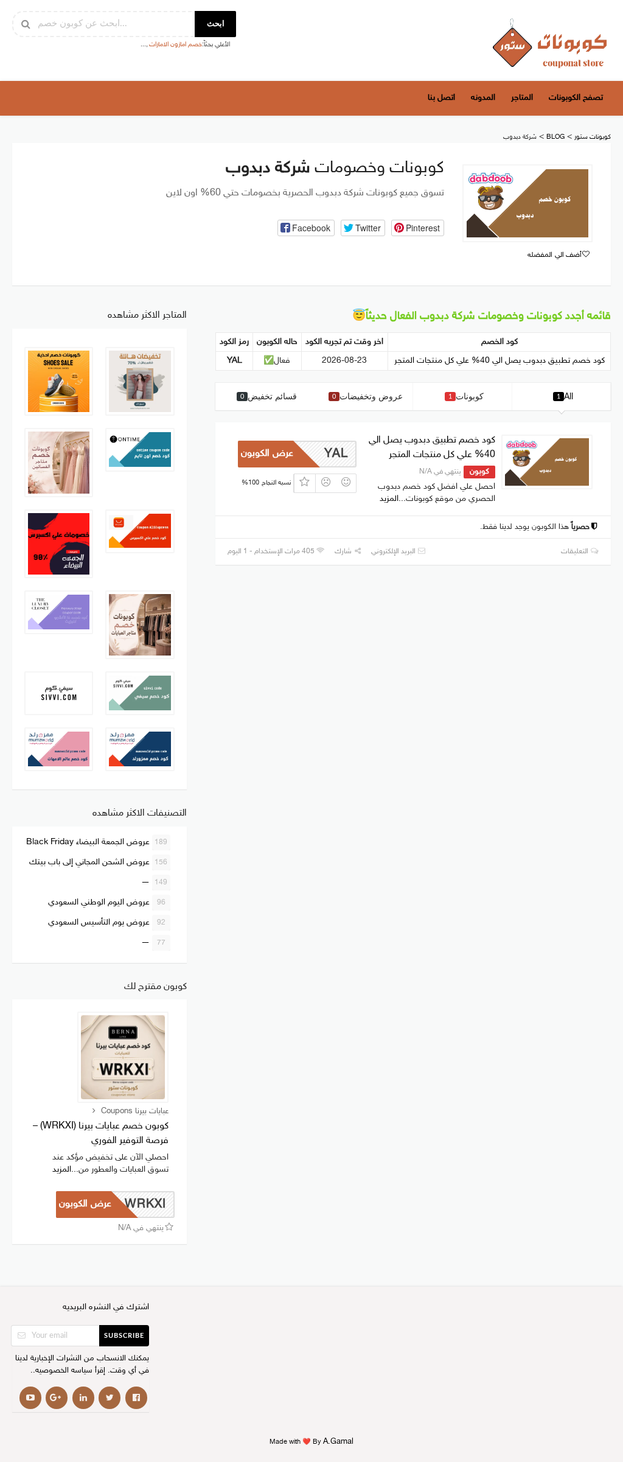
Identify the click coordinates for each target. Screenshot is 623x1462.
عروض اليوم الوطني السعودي (106, 902)
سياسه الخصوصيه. (62, 1371)
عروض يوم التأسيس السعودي (106, 922)
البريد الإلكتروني (394, 551)
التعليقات (575, 551)
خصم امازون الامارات (175, 45)
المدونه (483, 98)
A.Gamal (338, 1442)
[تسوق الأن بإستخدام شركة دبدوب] (527, 203)
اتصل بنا (441, 98)
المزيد (389, 499)
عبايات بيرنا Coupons (135, 1111)
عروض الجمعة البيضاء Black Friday (97, 842)
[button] (306, 228)
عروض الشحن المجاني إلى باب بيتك (98, 862)
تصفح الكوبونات (576, 98)
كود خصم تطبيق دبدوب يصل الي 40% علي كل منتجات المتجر (499, 360)
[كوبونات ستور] (550, 43)
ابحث (215, 24)
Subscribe (124, 1335)
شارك (344, 551)
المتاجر (522, 98)
